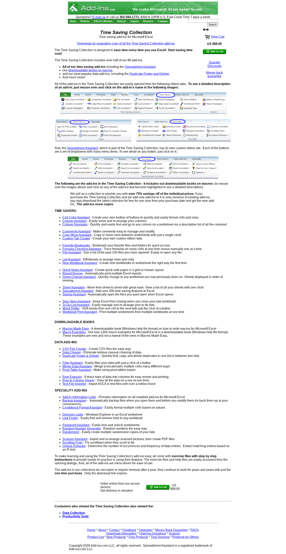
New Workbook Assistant (80, 263)
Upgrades (146, 530)
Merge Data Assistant (77, 366)
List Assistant (71, 259)
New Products (116, 537)
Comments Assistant (76, 231)
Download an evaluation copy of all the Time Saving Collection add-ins (126, 43)
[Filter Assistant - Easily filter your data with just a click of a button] (88, 127)
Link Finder (70, 418)
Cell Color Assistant (76, 217)
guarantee (214, 76)
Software (121, 21)
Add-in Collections (103, 21)
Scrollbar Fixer (72, 442)
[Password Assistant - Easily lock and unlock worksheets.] (194, 126)
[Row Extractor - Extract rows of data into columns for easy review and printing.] (113, 127)
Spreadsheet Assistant (140, 66)
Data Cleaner (71, 352)
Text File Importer (74, 383)
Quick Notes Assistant (77, 270)
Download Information (121, 533)
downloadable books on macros (90, 70)
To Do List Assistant (75, 305)
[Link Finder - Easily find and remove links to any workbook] (171, 131)
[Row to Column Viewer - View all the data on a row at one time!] (113, 131)
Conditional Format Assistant (82, 407)
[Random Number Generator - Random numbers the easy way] (194, 131)
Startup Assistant (74, 294)
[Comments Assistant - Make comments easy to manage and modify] (99, 100)
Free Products (138, 537)
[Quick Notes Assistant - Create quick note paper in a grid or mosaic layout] (143, 104)
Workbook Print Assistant (79, 312)
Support (134, 21)
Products (84, 21)
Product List (95, 537)
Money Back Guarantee (171, 530)
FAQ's (194, 530)
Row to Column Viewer (78, 380)
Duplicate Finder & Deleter (80, 355)
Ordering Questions (152, 533)
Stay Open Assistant (76, 301)
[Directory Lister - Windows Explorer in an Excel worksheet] (171, 126)
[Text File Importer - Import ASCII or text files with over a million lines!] (113, 136)
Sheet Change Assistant (79, 277)
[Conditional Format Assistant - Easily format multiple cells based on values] (149, 135)
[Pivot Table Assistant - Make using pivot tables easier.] (88, 136)
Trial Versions (160, 537)
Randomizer (70, 432)
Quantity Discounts (214, 64)
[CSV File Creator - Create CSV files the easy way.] (67, 127)
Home (73, 21)
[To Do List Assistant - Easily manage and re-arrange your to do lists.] (166, 108)
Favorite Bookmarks (76, 245)
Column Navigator (75, 224)
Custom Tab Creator (76, 238)
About (102, 530)
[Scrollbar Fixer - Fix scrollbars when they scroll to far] (217, 131)
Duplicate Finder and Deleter (149, 73)
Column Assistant (74, 221)
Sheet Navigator (73, 287)
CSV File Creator (74, 348)
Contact (114, 530)
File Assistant (71, 252)
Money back (214, 72)
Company (163, 21)
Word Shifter (71, 308)
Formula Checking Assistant (81, 249)
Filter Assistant (72, 362)
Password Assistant (75, 425)
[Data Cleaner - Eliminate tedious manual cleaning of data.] (67, 131)
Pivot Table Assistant (76, 369)
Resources (148, 21)
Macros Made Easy (75, 328)
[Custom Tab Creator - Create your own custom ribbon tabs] (190, 108)
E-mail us (98, 17)
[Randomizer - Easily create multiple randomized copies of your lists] (194, 135)
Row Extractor (72, 376)
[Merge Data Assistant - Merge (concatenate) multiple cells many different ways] (88, 131)
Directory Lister (72, 414)
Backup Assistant (74, 400)
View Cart (217, 36)
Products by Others (185, 537)
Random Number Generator (81, 428)
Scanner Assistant (74, 439)
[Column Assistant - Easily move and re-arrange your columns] (73, 104)
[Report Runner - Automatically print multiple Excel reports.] (143, 108)
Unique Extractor (74, 446)
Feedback (129, 530)
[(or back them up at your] (149, 131)
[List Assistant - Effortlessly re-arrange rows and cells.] (122, 108)
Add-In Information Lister (79, 397)
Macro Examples (74, 332)
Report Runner (72, 273)
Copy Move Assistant (76, 235)
